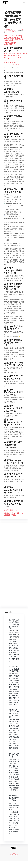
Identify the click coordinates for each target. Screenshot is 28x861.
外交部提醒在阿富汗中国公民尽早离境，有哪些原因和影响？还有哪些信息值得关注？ (14, 623)
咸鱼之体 (8, 29)
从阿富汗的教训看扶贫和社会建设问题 (14, 755)
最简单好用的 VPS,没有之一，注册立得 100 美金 (14, 514)
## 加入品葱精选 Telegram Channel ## (13, 44)
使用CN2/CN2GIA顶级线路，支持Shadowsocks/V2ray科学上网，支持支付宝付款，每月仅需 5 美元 (13, 38)
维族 (7, 31)
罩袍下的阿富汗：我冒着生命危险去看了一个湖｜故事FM (14, 798)
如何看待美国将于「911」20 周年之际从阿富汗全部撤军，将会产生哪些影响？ (14, 670)
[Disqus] (14, 547)
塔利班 (13, 31)
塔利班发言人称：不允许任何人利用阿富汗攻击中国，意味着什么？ (14, 713)
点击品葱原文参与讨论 (10, 510)
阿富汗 (9, 31)
